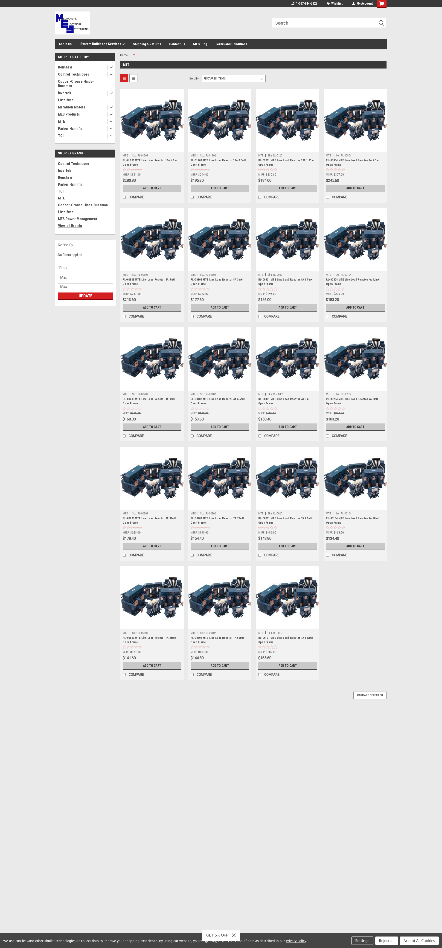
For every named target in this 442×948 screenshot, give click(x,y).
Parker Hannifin (70, 128)
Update (85, 295)
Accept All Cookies (419, 940)
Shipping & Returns (147, 44)
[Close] (234, 935)
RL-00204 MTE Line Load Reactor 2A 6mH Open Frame (352, 401)
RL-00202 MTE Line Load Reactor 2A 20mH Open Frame (217, 520)
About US (65, 44)
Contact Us (177, 44)
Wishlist (337, 3)
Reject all (386, 940)
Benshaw (65, 67)
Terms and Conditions (231, 44)
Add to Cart (152, 188)
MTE (61, 121)
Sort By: (194, 78)
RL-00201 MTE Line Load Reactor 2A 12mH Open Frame (285, 520)
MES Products (69, 114)
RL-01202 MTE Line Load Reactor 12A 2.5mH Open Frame (218, 162)
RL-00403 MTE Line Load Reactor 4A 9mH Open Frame (149, 401)
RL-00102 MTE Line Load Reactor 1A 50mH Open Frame (217, 640)
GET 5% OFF (217, 935)
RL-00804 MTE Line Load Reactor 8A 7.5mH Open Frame (353, 162)
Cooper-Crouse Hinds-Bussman (76, 83)
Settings (362, 940)
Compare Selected (370, 695)
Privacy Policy (296, 941)
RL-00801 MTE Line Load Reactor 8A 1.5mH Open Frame (285, 282)
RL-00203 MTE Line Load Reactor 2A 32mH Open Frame (149, 520)
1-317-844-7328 (306, 3)
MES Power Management (77, 219)
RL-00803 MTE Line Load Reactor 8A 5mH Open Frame (149, 282)
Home (124, 55)
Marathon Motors (71, 107)
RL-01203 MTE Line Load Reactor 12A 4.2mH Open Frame (150, 162)
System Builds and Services (101, 44)
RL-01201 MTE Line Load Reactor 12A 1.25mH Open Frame (286, 162)
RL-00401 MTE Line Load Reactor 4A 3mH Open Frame (284, 401)
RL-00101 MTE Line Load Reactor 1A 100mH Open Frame (285, 640)
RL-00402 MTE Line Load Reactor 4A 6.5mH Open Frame (218, 401)
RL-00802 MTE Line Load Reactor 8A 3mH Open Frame (217, 282)
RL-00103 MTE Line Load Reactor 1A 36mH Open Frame (149, 640)
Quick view (152, 148)
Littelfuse (66, 100)
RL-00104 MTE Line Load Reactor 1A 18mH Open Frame (353, 520)
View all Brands (70, 226)
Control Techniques (73, 74)
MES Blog (200, 44)
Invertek (64, 93)
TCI (61, 135)
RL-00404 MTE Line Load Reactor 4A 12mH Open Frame (353, 282)
